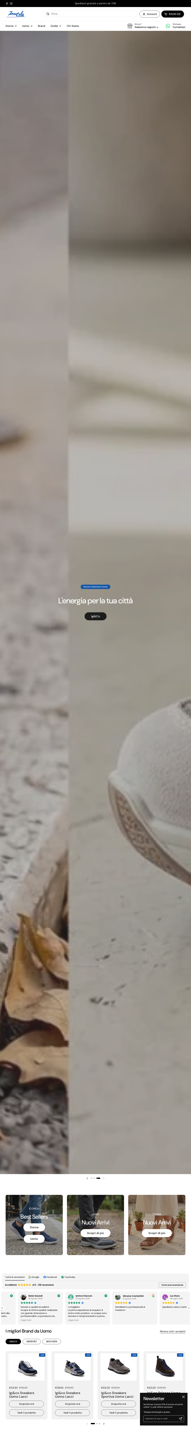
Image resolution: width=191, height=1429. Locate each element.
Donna (34, 1227)
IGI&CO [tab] (13, 1341)
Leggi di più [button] (10, 1320)
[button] (142, 26)
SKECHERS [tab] (51, 1341)
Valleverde (83, 616)
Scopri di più (95, 1233)
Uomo (34, 1239)
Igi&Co (110, 616)
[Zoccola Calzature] (16, 14)
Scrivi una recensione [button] (172, 1285)
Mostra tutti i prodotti (172, 1331)
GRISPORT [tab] (31, 1341)
